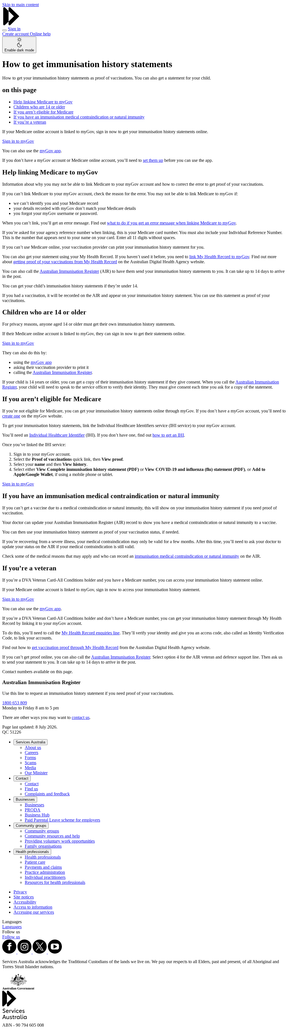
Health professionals (32, 852)
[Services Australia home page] (11, 23)
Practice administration (45, 872)
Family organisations (43, 846)
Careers (31, 752)
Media (30, 767)
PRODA (32, 809)
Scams (30, 762)
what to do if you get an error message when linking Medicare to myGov (171, 223)
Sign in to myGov (18, 141)
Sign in (14, 28)
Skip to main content (20, 4)
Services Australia (30, 742)
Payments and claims (43, 867)
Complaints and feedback (47, 793)
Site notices (24, 897)
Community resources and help (52, 836)
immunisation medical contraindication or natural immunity (187, 556)
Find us (31, 788)
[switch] (19, 45)
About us (33, 747)
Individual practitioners (45, 877)
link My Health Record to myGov (219, 256)
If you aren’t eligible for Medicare (43, 112)
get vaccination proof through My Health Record (75, 647)
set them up (153, 160)
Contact (22, 778)
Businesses (25, 799)
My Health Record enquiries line (91, 632)
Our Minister (36, 772)
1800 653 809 (14, 702)
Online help (40, 33)
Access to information (33, 907)
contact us (80, 717)
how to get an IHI (168, 435)
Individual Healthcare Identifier (57, 435)
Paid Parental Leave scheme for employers (62, 820)
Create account (16, 33)
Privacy (20, 892)
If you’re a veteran (30, 122)
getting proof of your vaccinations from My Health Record (65, 261)
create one (11, 416)
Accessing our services (34, 912)
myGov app (50, 150)
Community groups (31, 825)
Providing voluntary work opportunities (60, 841)
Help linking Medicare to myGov (43, 101)
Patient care (35, 862)
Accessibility (25, 902)
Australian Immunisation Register (69, 271)
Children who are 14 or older (39, 107)
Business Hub (37, 815)
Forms (30, 757)
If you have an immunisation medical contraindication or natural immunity (79, 117)
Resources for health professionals (55, 882)
